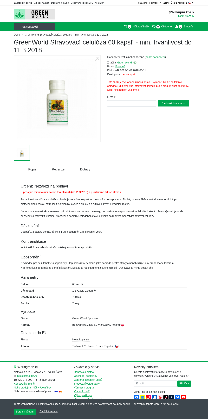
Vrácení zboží (82, 391)
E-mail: (111, 97)
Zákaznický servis (23, 2)
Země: (175, 3)
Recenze (58, 169)
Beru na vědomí (25, 411)
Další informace (48, 411)
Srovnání (187, 26)
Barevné (120, 66)
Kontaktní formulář (24, 383)
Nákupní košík (139, 26)
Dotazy (85, 169)
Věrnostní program (84, 387)
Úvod (17, 34)
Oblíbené (164, 26)
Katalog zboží (29, 26)
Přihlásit (184, 383)
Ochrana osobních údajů (88, 379)
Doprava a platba (60, 2)
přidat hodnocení (155, 57)
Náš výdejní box (42, 387)
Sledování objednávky (82, 2)
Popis (32, 169)
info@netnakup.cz (27, 376)
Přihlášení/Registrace (148, 3)
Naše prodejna (22, 387)
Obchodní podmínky (85, 376)
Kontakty (99, 2)
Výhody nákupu (42, 2)
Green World (124, 62)
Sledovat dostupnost (173, 103)
